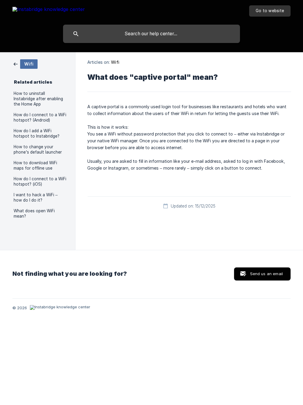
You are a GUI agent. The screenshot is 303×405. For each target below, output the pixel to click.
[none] (48, 10)
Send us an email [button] (266, 273)
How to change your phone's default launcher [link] (38, 149)
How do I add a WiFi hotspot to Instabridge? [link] (36, 133)
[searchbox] (151, 34)
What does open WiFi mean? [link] (34, 213)
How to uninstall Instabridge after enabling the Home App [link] (38, 98)
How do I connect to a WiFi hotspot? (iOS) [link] (40, 181)
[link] (26, 63)
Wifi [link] (115, 62)
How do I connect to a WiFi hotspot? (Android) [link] (40, 117)
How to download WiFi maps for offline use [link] (35, 165)
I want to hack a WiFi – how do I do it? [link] (36, 197)
